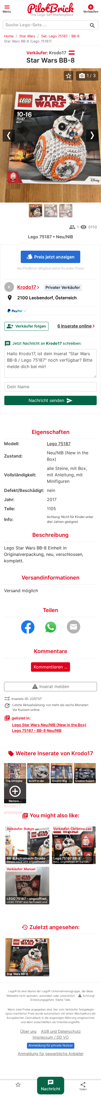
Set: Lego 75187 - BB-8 (60, 36)
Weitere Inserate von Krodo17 (50, 753)
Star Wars (27, 36)
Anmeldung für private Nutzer (51, 1045)
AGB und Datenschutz (61, 1031)
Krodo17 (26, 287)
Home (8, 36)
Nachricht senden (51, 400)
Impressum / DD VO (51, 1037)
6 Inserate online (74, 326)
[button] (7, 8)
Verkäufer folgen (26, 326)
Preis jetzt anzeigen (50, 256)
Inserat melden (50, 686)
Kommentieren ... (50, 667)
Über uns (28, 1031)
